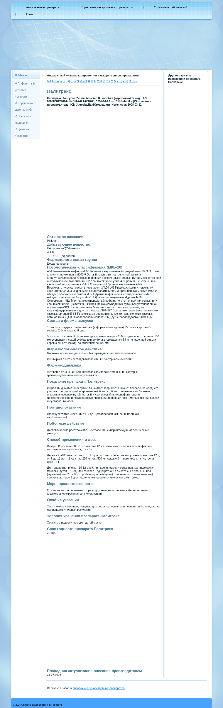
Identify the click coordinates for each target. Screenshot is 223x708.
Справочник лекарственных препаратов (107, 7)
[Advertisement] (104, 139)
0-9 (49, 81)
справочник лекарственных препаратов (99, 688)
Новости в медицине (23, 119)
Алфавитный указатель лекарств (25, 90)
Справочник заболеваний (170, 7)
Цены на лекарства (22, 132)
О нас (30, 14)
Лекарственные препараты (41, 7)
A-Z (54, 81)
